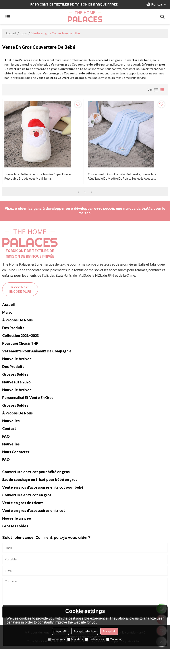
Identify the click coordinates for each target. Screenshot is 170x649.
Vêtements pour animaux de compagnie (36, 351)
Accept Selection (85, 631)
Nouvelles (11, 421)
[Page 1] (78, 191)
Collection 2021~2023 (20, 335)
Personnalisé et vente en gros (27, 397)
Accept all (109, 631)
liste (156, 90)
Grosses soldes (15, 374)
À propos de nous (17, 320)
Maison (8, 312)
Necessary (58, 639)
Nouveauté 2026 (16, 382)
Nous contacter (15, 452)
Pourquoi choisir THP (20, 343)
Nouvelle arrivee (17, 359)
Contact (9, 428)
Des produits (13, 328)
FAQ (6, 436)
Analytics (77, 639)
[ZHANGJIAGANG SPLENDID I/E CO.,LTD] (85, 16)
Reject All (60, 631)
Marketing (116, 639)
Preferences (96, 639)
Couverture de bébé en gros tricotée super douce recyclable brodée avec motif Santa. (37, 176)
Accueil (11, 33)
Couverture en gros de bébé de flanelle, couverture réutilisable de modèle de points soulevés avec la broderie (122, 176)
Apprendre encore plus (20, 289)
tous (23, 33)
